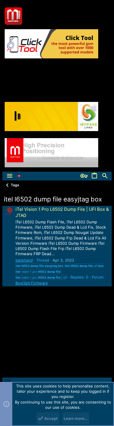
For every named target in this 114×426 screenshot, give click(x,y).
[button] (9, 176)
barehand (24, 260)
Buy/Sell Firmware (31, 283)
